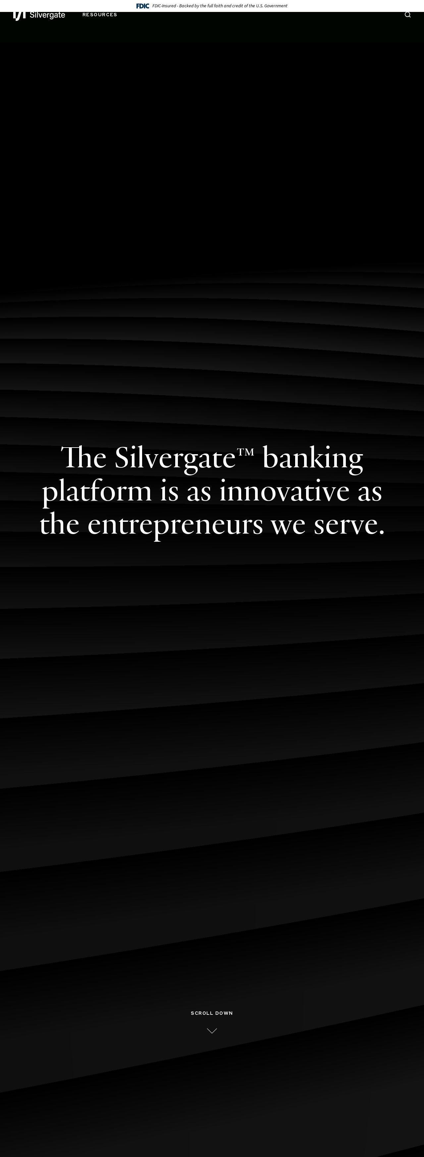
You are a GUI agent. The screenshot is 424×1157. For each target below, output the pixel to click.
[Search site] (408, 16)
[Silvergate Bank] (39, 14)
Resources (100, 15)
